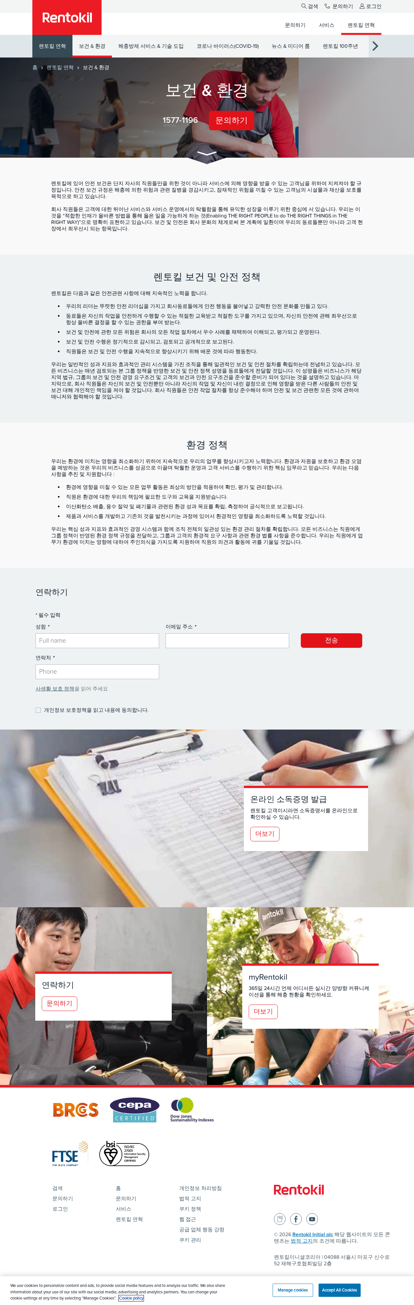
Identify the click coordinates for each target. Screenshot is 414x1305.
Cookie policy (131, 1298)
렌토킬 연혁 (52, 46)
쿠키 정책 (190, 1209)
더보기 (265, 834)
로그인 (374, 6)
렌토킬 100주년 (340, 46)
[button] (207, 154)
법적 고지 (190, 1198)
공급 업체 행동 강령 (201, 1229)
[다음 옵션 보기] (375, 46)
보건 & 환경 (92, 46)
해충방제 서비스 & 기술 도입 (151, 46)
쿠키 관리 (190, 1240)
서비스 (123, 1209)
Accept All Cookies (339, 1289)
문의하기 (342, 6)
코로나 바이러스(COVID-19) (228, 46)
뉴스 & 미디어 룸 (291, 46)
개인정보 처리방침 (200, 1188)
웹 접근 (187, 1219)
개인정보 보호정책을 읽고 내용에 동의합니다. (96, 710)
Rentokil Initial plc (312, 1234)
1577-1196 (180, 120)
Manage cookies (293, 1289)
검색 (313, 6)
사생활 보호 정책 (55, 689)
